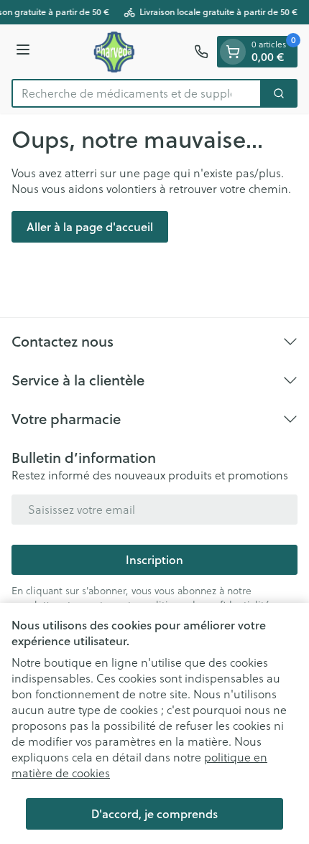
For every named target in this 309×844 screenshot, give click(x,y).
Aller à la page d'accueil (90, 226)
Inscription (154, 559)
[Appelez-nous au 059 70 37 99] (201, 51)
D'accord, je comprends (154, 813)
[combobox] (136, 93)
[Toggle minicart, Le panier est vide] (233, 52)
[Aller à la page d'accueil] (114, 51)
